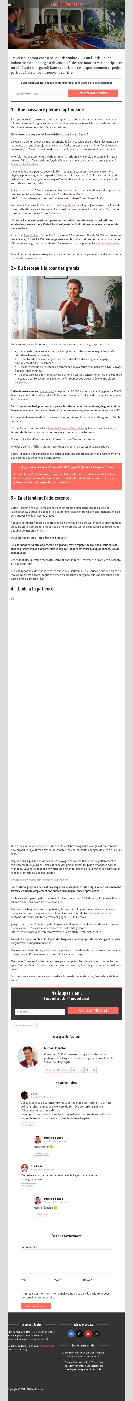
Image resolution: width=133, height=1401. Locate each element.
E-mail (56, 1280)
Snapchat (20, 382)
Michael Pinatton (67, 44)
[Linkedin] (71, 1333)
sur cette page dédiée (86, 482)
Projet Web (66, 25)
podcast (70, 205)
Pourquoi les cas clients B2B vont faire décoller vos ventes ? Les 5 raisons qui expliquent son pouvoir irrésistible (83, 1366)
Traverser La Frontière (24, 164)
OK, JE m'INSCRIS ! (93, 1010)
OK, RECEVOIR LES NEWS (93, 93)
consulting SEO (46, 1345)
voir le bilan (31, 235)
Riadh (34, 1094)
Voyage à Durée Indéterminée (66, 428)
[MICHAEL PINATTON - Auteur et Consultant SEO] (66, 4)
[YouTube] (88, 1333)
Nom (25, 1280)
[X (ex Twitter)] (96, 1333)
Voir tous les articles (59, 1069)
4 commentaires (25, 1025)
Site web (87, 1280)
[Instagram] (79, 1333)
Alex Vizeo (42, 846)
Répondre (30, 1124)
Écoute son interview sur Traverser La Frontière (39, 880)
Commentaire (29, 1247)
